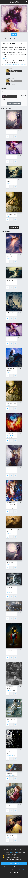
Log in (14, 869)
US (11, 133)
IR (13, 615)
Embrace (9, 131)
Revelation (9, 433)
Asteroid (9, 773)
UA (14, 690)
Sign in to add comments (14, 103)
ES (11, 437)
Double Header (10, 835)
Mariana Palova (10, 653)
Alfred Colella (10, 837)
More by (14, 227)
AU (13, 508)
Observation (9, 719)
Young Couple (10, 805)
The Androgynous (11, 650)
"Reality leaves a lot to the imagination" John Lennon (11, 504)
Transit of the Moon (11, 468)
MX (14, 653)
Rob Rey (24, 43)
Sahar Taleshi (10, 615)
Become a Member (14, 863)
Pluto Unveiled (10, 214)
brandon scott (10, 755)
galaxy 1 (8, 613)
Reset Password (20, 869)
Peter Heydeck (10, 690)
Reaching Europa (10, 529)
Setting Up (9, 312)
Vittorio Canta (10, 775)
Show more (4, 58)
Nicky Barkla (9, 508)
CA (13, 775)
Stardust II (9, 156)
